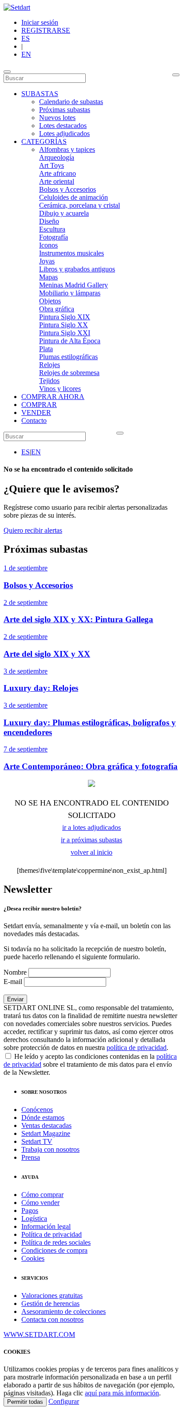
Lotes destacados (63, 125)
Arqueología (56, 157)
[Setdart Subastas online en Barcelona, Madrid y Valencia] (17, 7)
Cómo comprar (42, 1194)
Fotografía (53, 237)
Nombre (15, 972)
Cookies (32, 1258)
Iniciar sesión (39, 22)
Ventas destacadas (46, 1125)
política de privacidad (137, 1047)
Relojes (49, 364)
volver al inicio (91, 852)
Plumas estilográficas (68, 356)
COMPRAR (39, 404)
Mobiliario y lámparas (69, 293)
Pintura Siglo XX (63, 325)
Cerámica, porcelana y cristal (79, 205)
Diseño (49, 221)
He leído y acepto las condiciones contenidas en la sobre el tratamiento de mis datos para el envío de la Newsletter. (90, 1064)
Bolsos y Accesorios (67, 189)
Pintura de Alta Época (69, 341)
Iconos (48, 245)
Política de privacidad (51, 1234)
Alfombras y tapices (67, 149)
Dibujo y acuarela (64, 213)
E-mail (13, 981)
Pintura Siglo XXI (64, 333)
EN (26, 54)
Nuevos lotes (57, 117)
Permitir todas (25, 1401)
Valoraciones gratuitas (52, 1295)
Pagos (29, 1210)
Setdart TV (36, 1141)
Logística (34, 1218)
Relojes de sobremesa (69, 372)
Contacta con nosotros (52, 1319)
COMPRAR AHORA (52, 396)
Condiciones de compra (54, 1250)
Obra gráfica (56, 309)
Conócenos (37, 1109)
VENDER (36, 412)
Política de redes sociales (56, 1242)
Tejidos (49, 380)
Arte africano (57, 173)
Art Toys (51, 165)
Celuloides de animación (73, 197)
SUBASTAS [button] (39, 93)
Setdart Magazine (45, 1133)
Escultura (52, 229)
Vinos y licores (60, 388)
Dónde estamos (42, 1117)
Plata (46, 348)
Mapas (48, 277)
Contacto (34, 420)
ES (25, 38)
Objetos (50, 301)
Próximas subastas (64, 109)
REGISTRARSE (45, 30)
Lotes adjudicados (64, 133)
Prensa (30, 1157)
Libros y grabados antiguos (77, 269)
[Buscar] (175, 75)
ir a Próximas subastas (91, 840)
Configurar (63, 1401)
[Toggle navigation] (7, 71)
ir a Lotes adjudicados (91, 827)
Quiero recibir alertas (33, 530)
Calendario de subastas (71, 101)
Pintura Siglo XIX (64, 317)
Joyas (47, 261)
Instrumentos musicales (71, 253)
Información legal (46, 1226)
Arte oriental (56, 181)
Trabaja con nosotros (50, 1149)
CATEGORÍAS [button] (44, 141)
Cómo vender (40, 1202)
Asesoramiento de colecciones (63, 1311)
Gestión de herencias (50, 1303)
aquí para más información (122, 1393)
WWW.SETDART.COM (39, 1334)
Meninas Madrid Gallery (73, 285)
